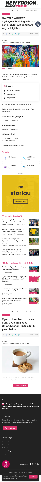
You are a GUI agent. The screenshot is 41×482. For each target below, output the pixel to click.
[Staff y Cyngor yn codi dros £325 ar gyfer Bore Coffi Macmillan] (34, 300)
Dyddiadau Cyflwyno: (13, 90)
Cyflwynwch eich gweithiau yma (13, 145)
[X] (30, 158)
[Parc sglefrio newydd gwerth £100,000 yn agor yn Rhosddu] (34, 252)
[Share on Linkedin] (15, 33)
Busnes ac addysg (7, 224)
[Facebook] (11, 158)
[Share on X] (9, 33)
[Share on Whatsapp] (12, 33)
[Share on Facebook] (6, 33)
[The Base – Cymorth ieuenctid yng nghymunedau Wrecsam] (34, 269)
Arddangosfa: (10, 94)
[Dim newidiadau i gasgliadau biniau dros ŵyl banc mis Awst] (34, 291)
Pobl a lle (9, 234)
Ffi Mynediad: (10, 97)
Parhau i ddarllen (20, 385)
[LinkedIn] (30, 167)
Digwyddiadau (34, 276)
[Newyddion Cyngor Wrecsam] (20, 4)
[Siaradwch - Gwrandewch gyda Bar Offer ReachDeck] (38, 24)
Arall (3, 234)
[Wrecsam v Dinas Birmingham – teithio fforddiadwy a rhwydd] (34, 232)
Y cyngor (6, 14)
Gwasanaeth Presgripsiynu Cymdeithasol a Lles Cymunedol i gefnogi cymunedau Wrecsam (13, 241)
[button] (33, 477)
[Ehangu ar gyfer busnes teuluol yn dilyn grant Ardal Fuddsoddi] (34, 222)
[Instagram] (11, 167)
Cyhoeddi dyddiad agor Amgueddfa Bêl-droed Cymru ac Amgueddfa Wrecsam (14, 279)
